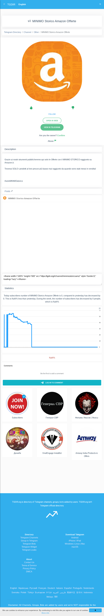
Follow (52, 114)
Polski (23, 592)
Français (42, 588)
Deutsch (51, 588)
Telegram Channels (29, 538)
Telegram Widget (29, 547)
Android (74, 538)
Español (68, 588)
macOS (75, 547)
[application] (52, 329)
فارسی (63, 592)
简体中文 (71, 592)
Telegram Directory (12, 32)
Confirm (61, 135)
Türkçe (31, 592)
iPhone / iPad (75, 541)
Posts (8, 191)
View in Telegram (52, 127)
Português (77, 588)
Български (40, 592)
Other (36, 32)
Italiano (59, 588)
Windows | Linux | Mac (75, 544)
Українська (23, 588)
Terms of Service (29, 565)
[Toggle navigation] (100, 4)
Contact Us (29, 562)
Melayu (50, 597)
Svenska (15, 592)
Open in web (52, 121)
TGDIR (11, 4)
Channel (27, 32)
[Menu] (99, 308)
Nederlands (88, 588)
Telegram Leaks (29, 550)
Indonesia (88, 592)
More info (45, 613)
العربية (55, 592)
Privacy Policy (29, 568)
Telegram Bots (29, 544)
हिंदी (55, 597)
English (13, 588)
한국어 (79, 592)
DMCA (29, 571)
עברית (49, 592)
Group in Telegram (29, 541)
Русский (33, 588)
